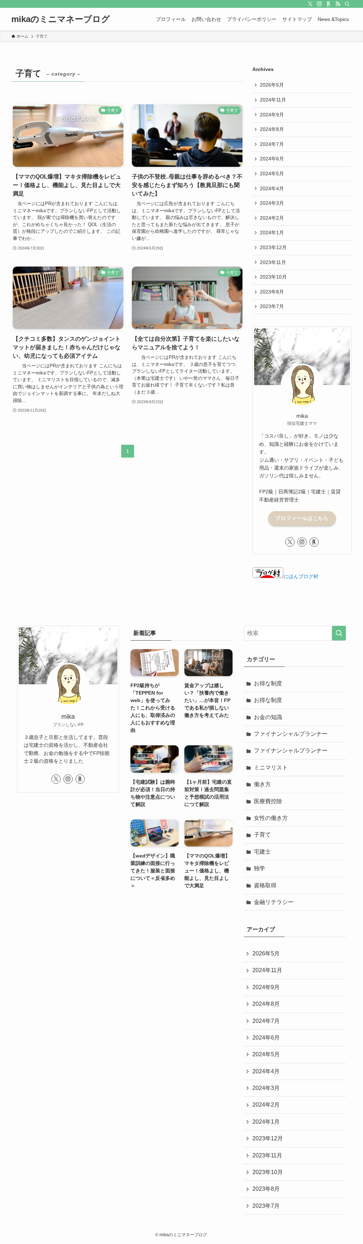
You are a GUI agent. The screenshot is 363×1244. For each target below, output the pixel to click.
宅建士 (262, 852)
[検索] (347, 4)
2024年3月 (272, 203)
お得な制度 (268, 683)
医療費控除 (268, 801)
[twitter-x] (310, 4)
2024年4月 (272, 188)
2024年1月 (272, 232)
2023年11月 (273, 262)
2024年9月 (272, 114)
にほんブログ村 (301, 576)
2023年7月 (272, 306)
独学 (259, 868)
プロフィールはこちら (302, 518)
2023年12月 (273, 247)
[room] (328, 4)
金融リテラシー (274, 902)
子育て (262, 835)
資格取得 (265, 885)
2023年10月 (273, 277)
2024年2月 (272, 218)
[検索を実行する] (339, 633)
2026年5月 (272, 85)
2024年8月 (272, 129)
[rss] (337, 4)
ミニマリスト (271, 768)
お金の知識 (268, 717)
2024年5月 (272, 173)
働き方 (262, 784)
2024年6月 (272, 158)
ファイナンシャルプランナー (291, 734)
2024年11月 (273, 100)
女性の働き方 (271, 818)
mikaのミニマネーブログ (60, 19)
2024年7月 (272, 144)
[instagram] (319, 4)
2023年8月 (272, 292)
